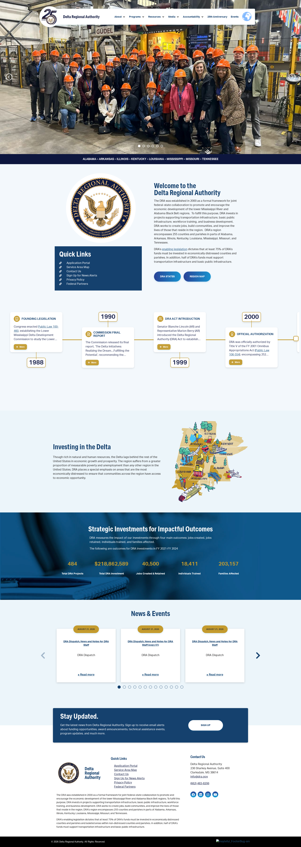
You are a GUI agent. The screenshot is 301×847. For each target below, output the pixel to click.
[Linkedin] (201, 794)
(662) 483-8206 (199, 783)
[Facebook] (193, 794)
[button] (120, 17)
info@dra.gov (199, 776)
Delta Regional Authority (81, 16)
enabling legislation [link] (174, 249)
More (22, 347)
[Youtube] (215, 794)
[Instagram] (208, 794)
